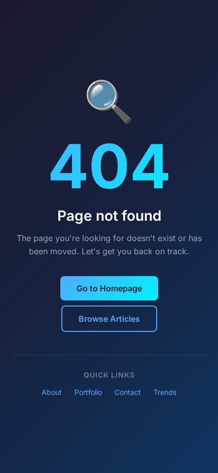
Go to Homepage (109, 288)
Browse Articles (109, 319)
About (52, 392)
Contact (128, 392)
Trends (165, 392)
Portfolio (88, 392)
